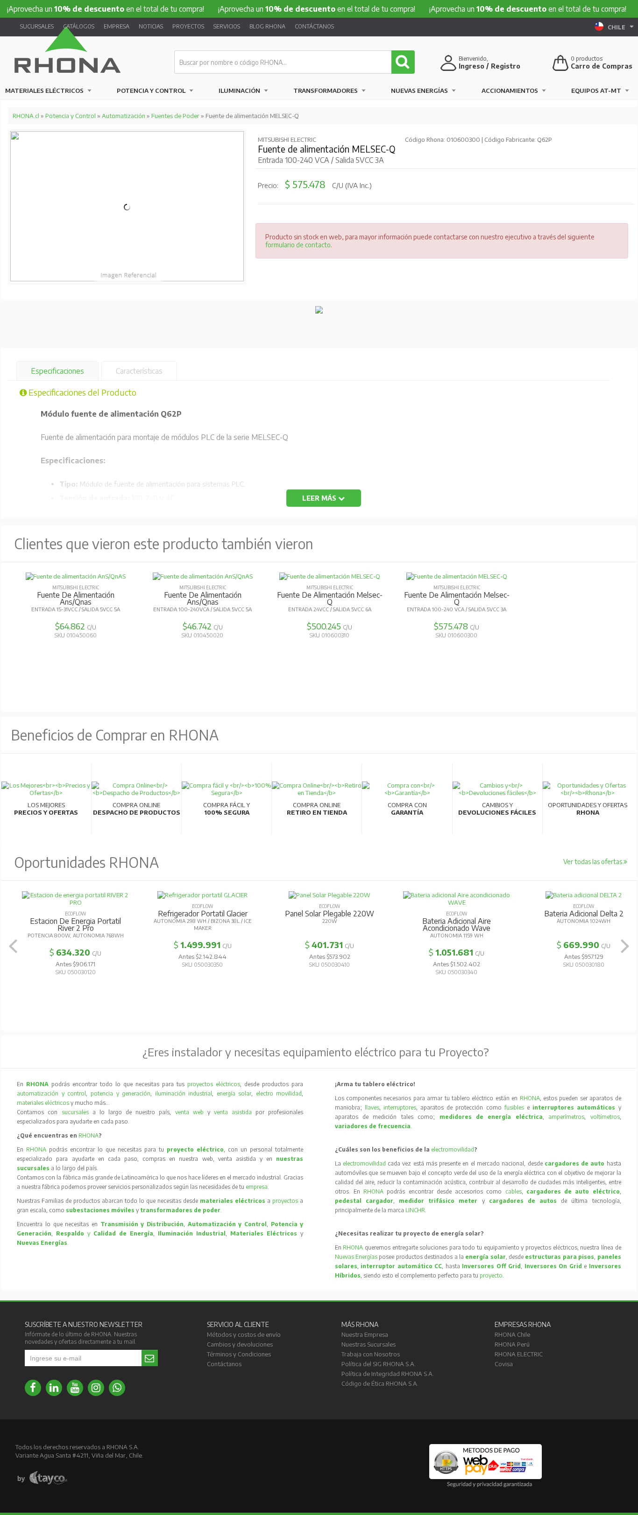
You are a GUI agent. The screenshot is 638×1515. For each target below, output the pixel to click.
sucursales (77, 1112)
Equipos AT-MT (596, 90)
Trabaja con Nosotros (370, 1354)
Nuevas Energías (419, 90)
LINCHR (415, 1210)
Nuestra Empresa (364, 1334)
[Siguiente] (625, 946)
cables (513, 1191)
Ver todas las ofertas (593, 862)
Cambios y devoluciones (240, 1344)
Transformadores (325, 90)
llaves (372, 1107)
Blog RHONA (267, 26)
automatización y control (51, 1093)
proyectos (285, 1200)
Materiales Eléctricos (44, 90)
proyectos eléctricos (213, 1084)
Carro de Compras (601, 66)
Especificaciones (57, 371)
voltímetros (605, 1116)
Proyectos (188, 26)
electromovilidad (452, 1149)
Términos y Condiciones (239, 1354)
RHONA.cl (26, 115)
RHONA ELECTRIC (519, 1354)
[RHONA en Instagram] (96, 1388)
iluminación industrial (184, 1093)
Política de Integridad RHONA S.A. (387, 1373)
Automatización (123, 115)
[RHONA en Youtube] (75, 1388)
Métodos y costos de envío (244, 1334)
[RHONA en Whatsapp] (117, 1388)
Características (139, 371)
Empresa (116, 26)
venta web (189, 1112)
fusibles (515, 1107)
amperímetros (566, 1116)
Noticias (151, 26)
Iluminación (239, 90)
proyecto (491, 1275)
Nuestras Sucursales (368, 1344)
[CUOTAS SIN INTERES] (319, 311)
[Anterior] (13, 946)
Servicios (226, 26)
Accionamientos (510, 90)
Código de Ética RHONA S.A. (379, 1383)
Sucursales (37, 26)
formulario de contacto (298, 245)
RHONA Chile (512, 1334)
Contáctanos (314, 26)
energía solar (234, 1093)
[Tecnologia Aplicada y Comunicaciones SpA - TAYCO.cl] (42, 1478)
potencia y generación (120, 1093)
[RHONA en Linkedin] (54, 1388)
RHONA (88, 1135)
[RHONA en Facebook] (33, 1388)
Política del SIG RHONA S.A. (378, 1364)
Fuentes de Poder (175, 115)
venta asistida (233, 1112)
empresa (257, 1186)
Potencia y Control (151, 90)
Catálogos (78, 26)
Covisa (504, 1364)
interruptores (399, 1107)
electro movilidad (279, 1093)
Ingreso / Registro (489, 66)
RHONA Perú (512, 1344)
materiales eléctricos (43, 1102)
